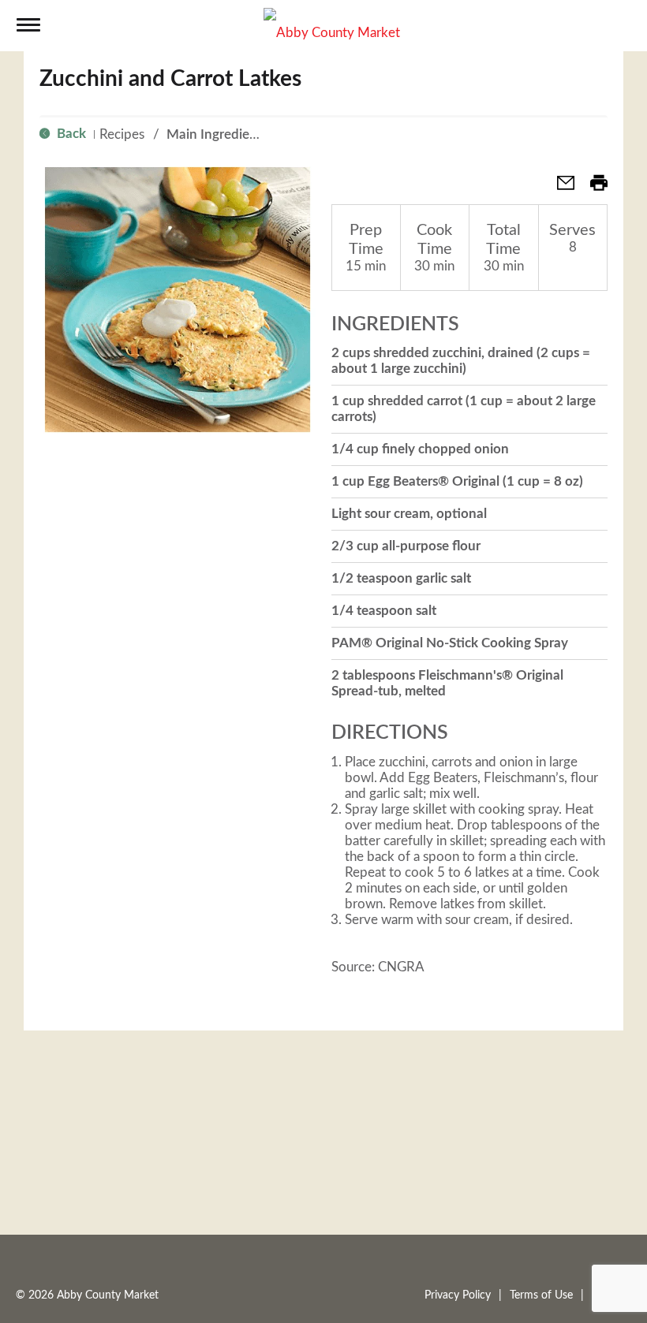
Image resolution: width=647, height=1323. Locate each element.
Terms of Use (541, 1295)
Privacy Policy (457, 1295)
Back (70, 133)
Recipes (121, 134)
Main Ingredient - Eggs (233, 134)
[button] (559, 188)
